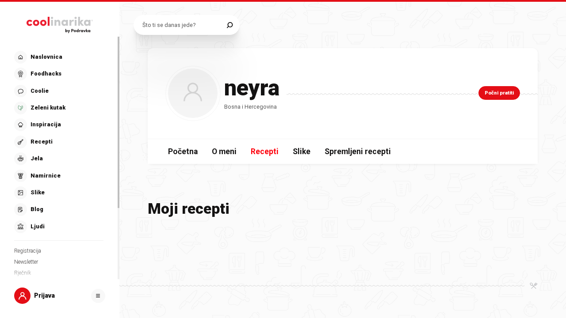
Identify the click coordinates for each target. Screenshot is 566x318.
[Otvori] (98, 296)
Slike (301, 151)
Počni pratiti (499, 93)
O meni (224, 151)
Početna (183, 151)
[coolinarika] (60, 23)
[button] (58, 142)
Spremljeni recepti (358, 151)
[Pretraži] (229, 25)
